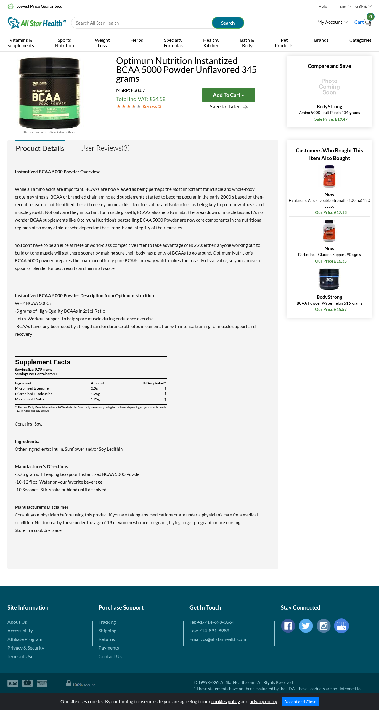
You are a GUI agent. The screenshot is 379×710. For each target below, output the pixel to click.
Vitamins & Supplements (20, 42)
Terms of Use (20, 656)
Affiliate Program (24, 639)
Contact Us (110, 656)
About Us (17, 622)
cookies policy (225, 701)
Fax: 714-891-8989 (209, 630)
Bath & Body (247, 42)
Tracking (107, 622)
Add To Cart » (228, 95)
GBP (361, 6)
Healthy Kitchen (211, 42)
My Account (329, 22)
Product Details (40, 148)
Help (322, 6)
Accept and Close (300, 701)
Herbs (137, 40)
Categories (360, 40)
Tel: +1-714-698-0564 (212, 622)
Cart (363, 22)
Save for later (225, 106)
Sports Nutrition (64, 42)
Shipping (107, 630)
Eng (342, 6)
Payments (109, 647)
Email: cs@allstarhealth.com (218, 639)
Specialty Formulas (173, 42)
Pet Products (284, 42)
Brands (321, 40)
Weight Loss (102, 42)
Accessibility (20, 630)
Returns (107, 639)
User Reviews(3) (105, 147)
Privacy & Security (25, 647)
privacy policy (263, 701)
